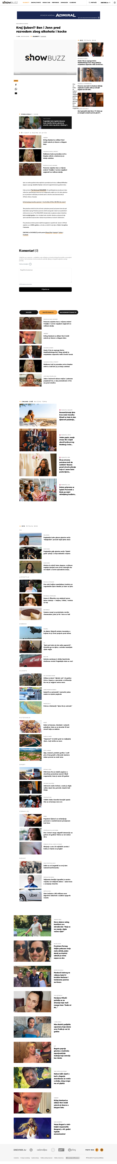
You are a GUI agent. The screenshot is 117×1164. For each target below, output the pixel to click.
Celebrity (26, 2)
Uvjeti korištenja (35, 1158)
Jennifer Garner (37, 185)
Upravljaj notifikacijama (73, 1158)
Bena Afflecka (62, 182)
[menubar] (115, 2)
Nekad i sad (46, 2)
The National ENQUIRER (38, 190)
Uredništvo (16, 1158)
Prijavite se (45, 289)
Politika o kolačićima (59, 1158)
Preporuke (55, 2)
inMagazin (64, 2)
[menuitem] (115, 2)
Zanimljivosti (36, 2)
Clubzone (73, 2)
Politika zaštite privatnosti (46, 1158)
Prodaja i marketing (25, 1158)
